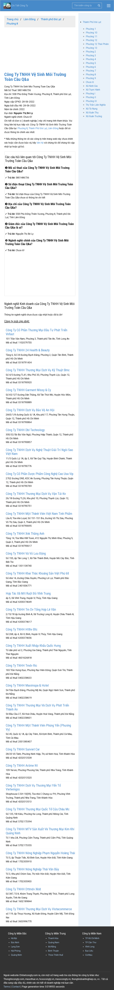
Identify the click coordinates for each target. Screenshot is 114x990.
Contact (16, 986)
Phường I (90, 93)
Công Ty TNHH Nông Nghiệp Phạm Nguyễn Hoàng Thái (40, 853)
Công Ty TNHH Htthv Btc (21, 629)
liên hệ (40, 142)
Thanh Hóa (53, 938)
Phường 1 (91, 28)
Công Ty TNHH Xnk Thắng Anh (25, 533)
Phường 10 (91, 32)
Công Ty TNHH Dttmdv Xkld (23, 889)
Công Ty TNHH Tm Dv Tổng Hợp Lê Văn (31, 609)
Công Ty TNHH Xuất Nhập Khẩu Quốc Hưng (33, 645)
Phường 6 (91, 67)
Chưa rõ (90, 82)
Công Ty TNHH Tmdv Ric (21, 665)
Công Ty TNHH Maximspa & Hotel (27, 685)
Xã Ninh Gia (92, 86)
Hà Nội (14, 938)
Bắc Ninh (15, 942)
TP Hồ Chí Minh (92, 938)
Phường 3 (91, 55)
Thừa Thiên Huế (55, 955)
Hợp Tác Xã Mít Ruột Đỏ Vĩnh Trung (28, 593)
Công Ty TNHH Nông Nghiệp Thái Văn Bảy (32, 869)
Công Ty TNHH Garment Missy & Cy (28, 390)
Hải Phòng (15, 951)
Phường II (91, 97)
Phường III (91, 101)
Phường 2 (91, 51)
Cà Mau (88, 955)
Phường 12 (91, 40)
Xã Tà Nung (91, 108)
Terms (7, 986)
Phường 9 (91, 78)
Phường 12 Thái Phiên (97, 44)
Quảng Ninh (16, 955)
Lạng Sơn (15, 946)
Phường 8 (23, 128)
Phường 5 (91, 63)
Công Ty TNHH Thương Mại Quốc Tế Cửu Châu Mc (37, 809)
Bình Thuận (53, 951)
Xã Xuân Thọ (92, 112)
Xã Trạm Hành (93, 89)
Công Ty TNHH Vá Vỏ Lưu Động (26, 553)
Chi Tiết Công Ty (15, 5)
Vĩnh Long (89, 946)
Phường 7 (91, 70)
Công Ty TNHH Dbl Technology (25, 430)
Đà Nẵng (52, 946)
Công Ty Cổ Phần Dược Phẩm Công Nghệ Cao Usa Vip (39, 474)
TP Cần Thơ (90, 942)
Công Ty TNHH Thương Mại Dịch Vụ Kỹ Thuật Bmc (38, 370)
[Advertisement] (39, 48)
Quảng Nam (53, 942)
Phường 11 (91, 36)
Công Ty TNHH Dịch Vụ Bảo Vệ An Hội (30, 410)
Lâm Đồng (53, 128)
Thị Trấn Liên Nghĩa (96, 104)
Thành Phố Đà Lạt (38, 128)
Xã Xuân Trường (94, 116)
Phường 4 (91, 59)
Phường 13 (91, 48)
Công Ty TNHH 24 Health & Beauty (28, 350)
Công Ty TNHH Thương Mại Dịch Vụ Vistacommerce (39, 909)
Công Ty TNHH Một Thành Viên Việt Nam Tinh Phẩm (39, 514)
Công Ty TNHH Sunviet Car (23, 749)
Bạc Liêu (89, 951)
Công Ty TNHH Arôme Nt (22, 765)
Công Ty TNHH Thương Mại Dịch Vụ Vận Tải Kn (36, 494)
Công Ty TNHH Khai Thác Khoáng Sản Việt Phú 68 (37, 573)
